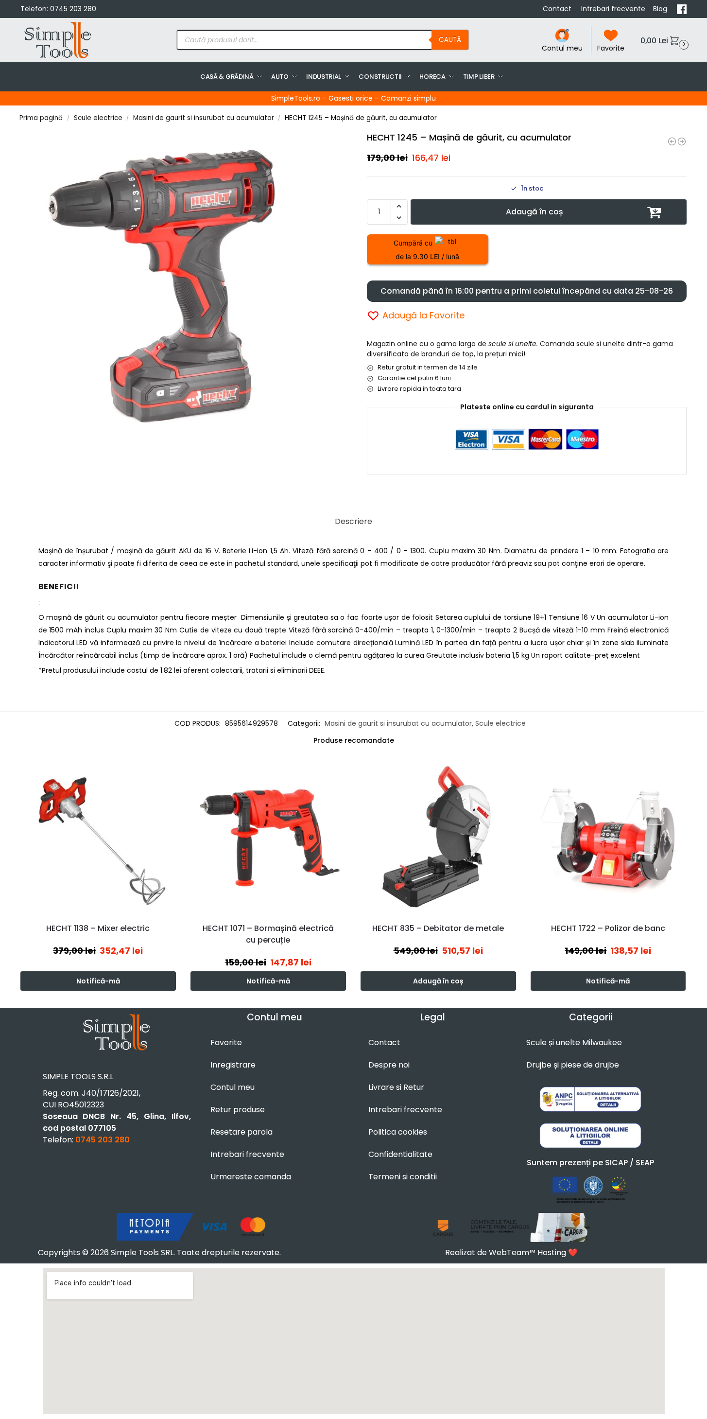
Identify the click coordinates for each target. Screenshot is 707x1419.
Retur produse (237, 1109)
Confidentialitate (400, 1154)
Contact (558, 9)
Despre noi (389, 1064)
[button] (663, 40)
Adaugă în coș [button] (438, 981)
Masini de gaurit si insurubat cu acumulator (203, 118)
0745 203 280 (73, 9)
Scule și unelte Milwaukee (574, 1042)
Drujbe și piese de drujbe (572, 1064)
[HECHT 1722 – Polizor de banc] (608, 837)
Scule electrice (98, 118)
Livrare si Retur (396, 1087)
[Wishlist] (171, 774)
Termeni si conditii (402, 1176)
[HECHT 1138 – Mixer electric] (98, 837)
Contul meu (562, 48)
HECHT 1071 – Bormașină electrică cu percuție (268, 934)
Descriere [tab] (353, 521)
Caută (450, 39)
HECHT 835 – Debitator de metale (438, 928)
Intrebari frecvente (613, 9)
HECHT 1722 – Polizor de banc (608, 928)
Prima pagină (41, 118)
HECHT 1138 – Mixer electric (98, 928)
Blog (661, 9)
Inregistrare (233, 1064)
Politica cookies (397, 1132)
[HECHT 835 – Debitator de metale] (438, 837)
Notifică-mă (98, 981)
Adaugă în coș (534, 211)
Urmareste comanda (250, 1176)
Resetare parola (241, 1132)
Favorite (610, 48)
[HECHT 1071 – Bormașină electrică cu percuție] (268, 837)
